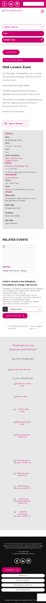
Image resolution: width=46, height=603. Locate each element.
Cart (5, 33)
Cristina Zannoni (12, 178)
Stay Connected (23, 590)
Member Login (9, 40)
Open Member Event (14, 158)
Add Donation (13, 316)
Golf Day (6, 266)
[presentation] (19, 254)
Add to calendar (16, 123)
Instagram (17, 3)
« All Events (11, 52)
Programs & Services (23, 585)
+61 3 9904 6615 (23, 551)
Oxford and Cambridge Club (16, 166)
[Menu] (42, 10)
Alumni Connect (23, 580)
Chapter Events (11, 160)
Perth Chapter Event (35, 327)
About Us (23, 575)
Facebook (4, 3)
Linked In (10, 3)
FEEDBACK (10, 570)
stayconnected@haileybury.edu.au (24, 553)
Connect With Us (10, 27)
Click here (7, 304)
